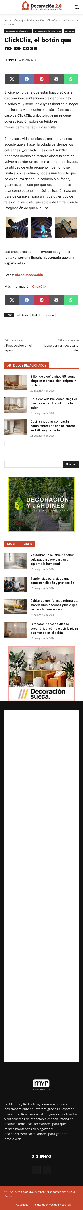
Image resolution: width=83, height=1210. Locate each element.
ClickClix (37, 315)
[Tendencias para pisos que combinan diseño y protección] (15, 584)
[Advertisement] (41, 886)
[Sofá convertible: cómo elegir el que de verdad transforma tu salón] (15, 405)
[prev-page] (7, 443)
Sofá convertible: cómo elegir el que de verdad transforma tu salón (53, 403)
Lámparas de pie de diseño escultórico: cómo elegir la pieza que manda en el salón (54, 628)
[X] (47, 1170)
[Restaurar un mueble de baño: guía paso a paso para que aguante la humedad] (15, 561)
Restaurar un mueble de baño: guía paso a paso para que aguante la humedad (52, 559)
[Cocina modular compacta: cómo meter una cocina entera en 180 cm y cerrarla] (15, 427)
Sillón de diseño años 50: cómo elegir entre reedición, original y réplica (53, 381)
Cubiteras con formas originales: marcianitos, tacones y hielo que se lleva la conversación (54, 605)
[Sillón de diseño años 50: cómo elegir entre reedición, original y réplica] (15, 382)
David (12, 59)
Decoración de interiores (48, 30)
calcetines (22, 315)
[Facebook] (36, 1170)
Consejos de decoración (29, 20)
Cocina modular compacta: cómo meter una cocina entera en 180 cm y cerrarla (52, 426)
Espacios (69, 30)
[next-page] (14, 443)
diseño (50, 315)
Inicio (7, 20)
